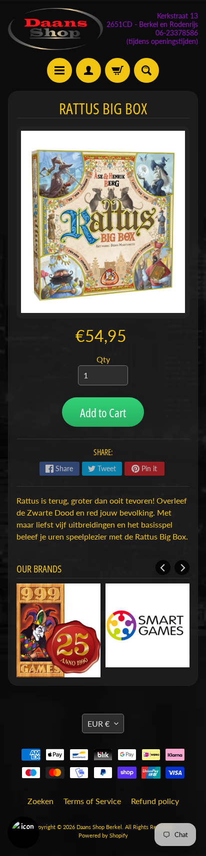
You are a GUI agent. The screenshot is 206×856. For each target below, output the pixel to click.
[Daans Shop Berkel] (55, 29)
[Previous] (163, 567)
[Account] (88, 70)
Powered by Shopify (103, 826)
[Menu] (59, 70)
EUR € (99, 713)
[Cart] (117, 70)
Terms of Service (92, 791)
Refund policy (155, 791)
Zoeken (41, 791)
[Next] (182, 567)
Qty (103, 359)
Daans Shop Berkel (99, 817)
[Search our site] (146, 70)
